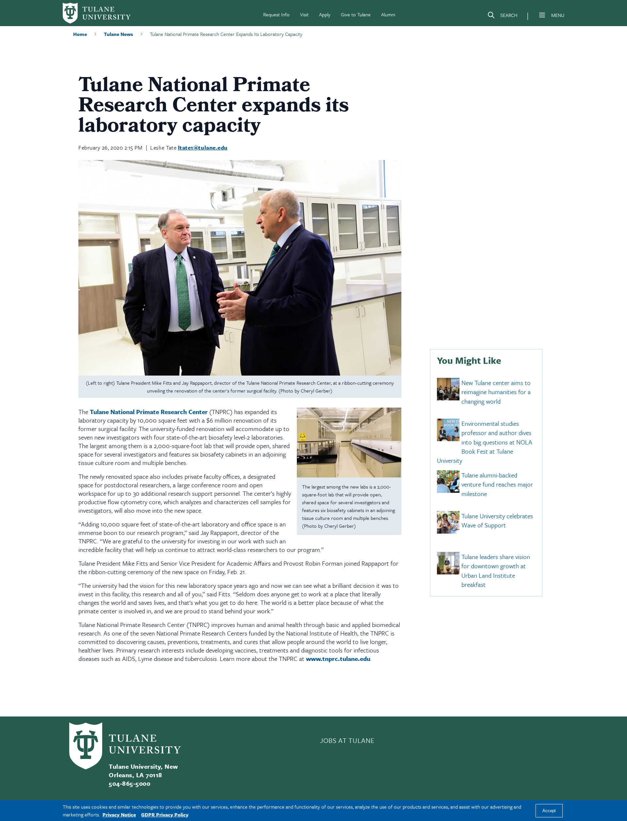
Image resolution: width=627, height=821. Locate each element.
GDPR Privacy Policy (164, 814)
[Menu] (542, 15)
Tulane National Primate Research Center (149, 411)
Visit (304, 14)
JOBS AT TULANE (347, 740)
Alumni (388, 14)
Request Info (276, 14)
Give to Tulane (356, 14)
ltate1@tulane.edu (203, 147)
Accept (549, 810)
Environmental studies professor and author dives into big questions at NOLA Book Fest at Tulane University (484, 442)
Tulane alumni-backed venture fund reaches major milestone (497, 484)
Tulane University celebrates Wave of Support (497, 520)
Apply (324, 14)
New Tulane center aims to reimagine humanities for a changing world (496, 392)
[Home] (97, 13)
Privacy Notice (119, 814)
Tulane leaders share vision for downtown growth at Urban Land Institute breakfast (495, 570)
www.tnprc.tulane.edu (338, 658)
